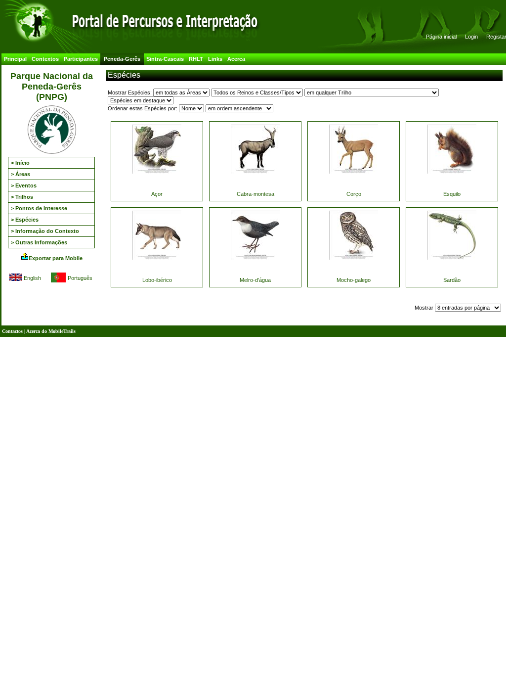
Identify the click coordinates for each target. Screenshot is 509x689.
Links (215, 59)
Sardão (452, 280)
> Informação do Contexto (45, 231)
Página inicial (441, 37)
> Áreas (20, 174)
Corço (353, 194)
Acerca (236, 59)
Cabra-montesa (255, 194)
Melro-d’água (255, 280)
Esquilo (452, 194)
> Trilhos (22, 197)
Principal (15, 59)
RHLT (196, 59)
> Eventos (24, 185)
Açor (157, 194)
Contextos (45, 59)
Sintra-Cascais (165, 59)
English (32, 278)
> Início (20, 163)
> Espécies (25, 220)
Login (471, 37)
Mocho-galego (354, 280)
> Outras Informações (39, 242)
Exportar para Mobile (56, 258)
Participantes (81, 59)
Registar (496, 37)
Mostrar (425, 308)
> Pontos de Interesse (39, 208)
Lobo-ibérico (157, 280)
